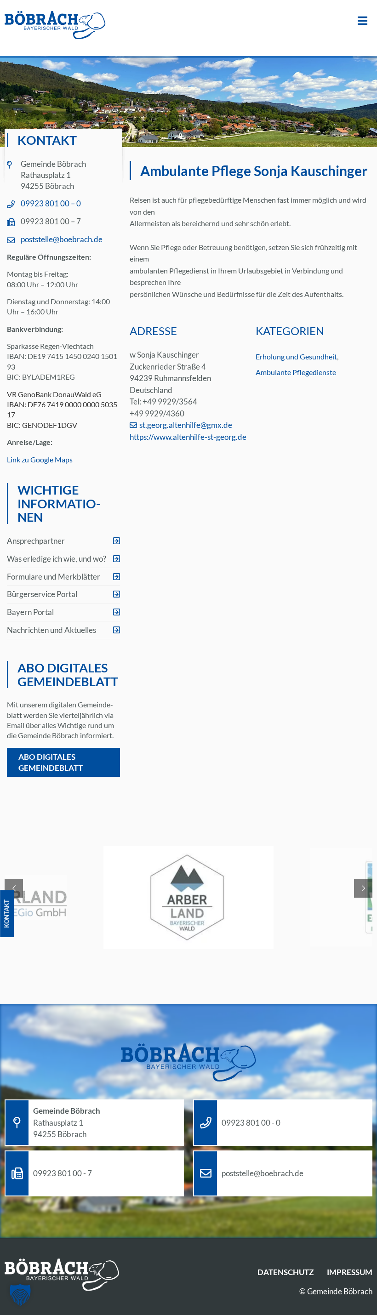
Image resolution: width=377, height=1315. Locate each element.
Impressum (349, 1272)
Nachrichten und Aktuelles (51, 630)
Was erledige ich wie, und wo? (56, 559)
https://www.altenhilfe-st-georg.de (188, 437)
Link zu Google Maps (40, 459)
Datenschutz (285, 1272)
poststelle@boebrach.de (62, 239)
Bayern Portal (30, 612)
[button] (20, 1295)
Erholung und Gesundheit (296, 356)
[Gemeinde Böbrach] (55, 25)
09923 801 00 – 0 (51, 203)
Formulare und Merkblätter (53, 576)
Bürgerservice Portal (42, 594)
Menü (362, 21)
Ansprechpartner (36, 541)
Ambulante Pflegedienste (296, 372)
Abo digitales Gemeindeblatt (50, 762)
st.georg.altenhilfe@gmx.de (185, 425)
